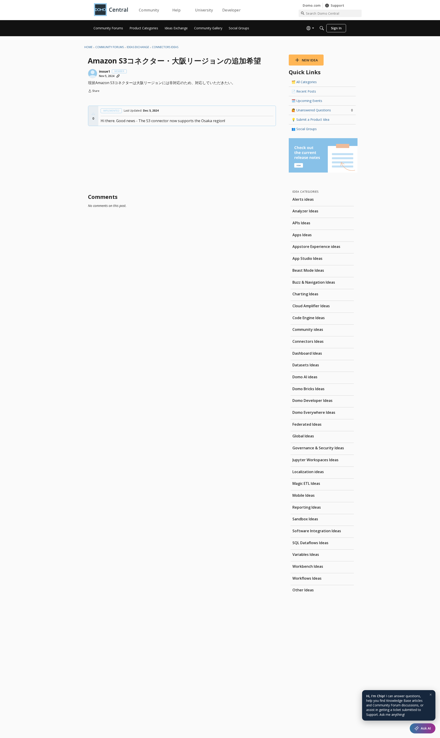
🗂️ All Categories (304, 82)
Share (93, 91)
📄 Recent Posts (304, 91)
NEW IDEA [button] (310, 60)
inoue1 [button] (104, 71)
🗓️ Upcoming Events (307, 101)
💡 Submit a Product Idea (310, 119)
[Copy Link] (118, 76)
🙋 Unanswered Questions (322, 110)
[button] (92, 73)
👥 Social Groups (304, 129)
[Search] (322, 28)
